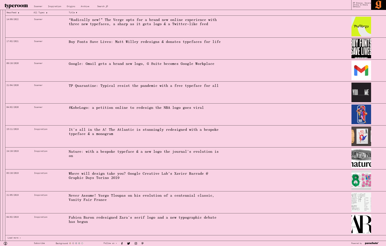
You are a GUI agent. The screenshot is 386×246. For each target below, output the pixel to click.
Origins (71, 6)
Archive (85, 6)
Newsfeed (11, 13)
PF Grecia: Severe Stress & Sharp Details (362, 5)
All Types (39, 13)
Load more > (14, 238)
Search (100, 6)
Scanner (38, 6)
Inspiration (54, 6)
